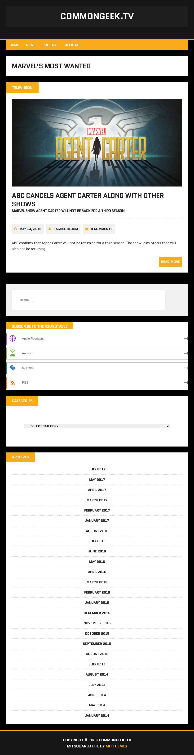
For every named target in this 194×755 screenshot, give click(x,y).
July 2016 (97, 541)
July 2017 (97, 469)
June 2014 (97, 695)
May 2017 (97, 479)
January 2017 (97, 520)
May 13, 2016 (30, 228)
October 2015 (97, 633)
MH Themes (116, 746)
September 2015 (97, 643)
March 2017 (97, 500)
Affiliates (74, 45)
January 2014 (97, 715)
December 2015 (97, 613)
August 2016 (97, 531)
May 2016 (97, 561)
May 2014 (97, 705)
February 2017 (97, 510)
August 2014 (97, 674)
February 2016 (97, 592)
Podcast (50, 45)
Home (14, 45)
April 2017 (97, 489)
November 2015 (97, 623)
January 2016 (97, 602)
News (30, 45)
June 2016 (97, 551)
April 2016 (97, 571)
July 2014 (97, 684)
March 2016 (97, 582)
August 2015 (97, 653)
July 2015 (97, 664)
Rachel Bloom (65, 228)
